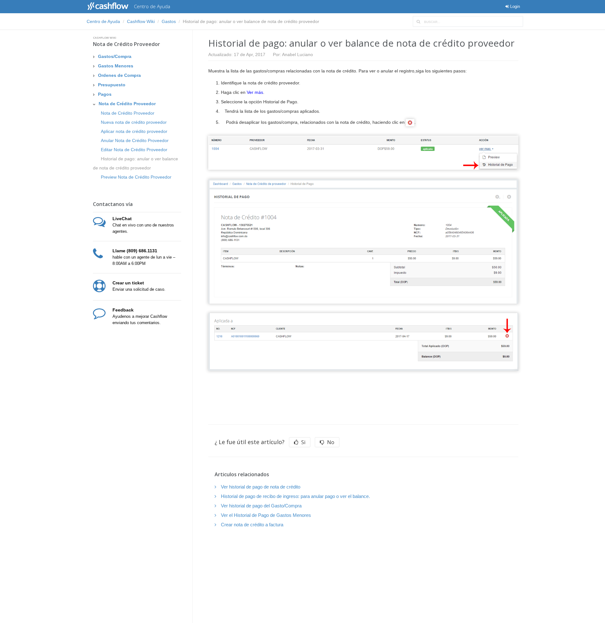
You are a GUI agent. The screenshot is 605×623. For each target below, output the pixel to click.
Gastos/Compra (114, 56)
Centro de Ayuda (103, 21)
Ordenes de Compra (119, 75)
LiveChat (122, 218)
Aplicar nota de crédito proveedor (134, 131)
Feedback (123, 309)
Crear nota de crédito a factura (252, 524)
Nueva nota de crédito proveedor (134, 122)
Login (514, 6)
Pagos (105, 94)
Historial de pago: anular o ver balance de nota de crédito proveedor (135, 163)
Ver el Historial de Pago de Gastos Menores (266, 515)
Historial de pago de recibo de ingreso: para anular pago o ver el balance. (295, 496)
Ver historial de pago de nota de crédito (260, 486)
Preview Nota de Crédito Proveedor (136, 177)
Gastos (169, 21)
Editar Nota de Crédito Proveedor (134, 149)
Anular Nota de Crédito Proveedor (135, 140)
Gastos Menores (115, 65)
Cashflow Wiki (141, 21)
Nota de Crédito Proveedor (126, 44)
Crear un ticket (128, 282)
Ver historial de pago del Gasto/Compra (261, 505)
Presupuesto (111, 84)
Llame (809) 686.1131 (134, 250)
